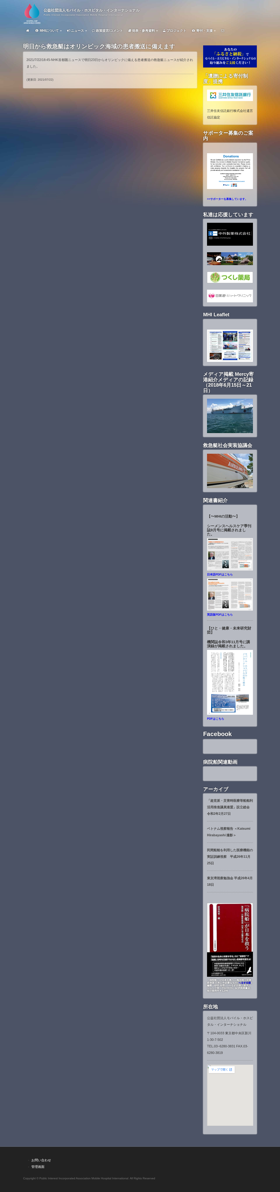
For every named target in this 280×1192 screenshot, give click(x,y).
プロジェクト (176, 30)
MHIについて (49, 30)
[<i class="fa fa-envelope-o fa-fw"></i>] (222, 30)
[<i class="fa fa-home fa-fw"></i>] (27, 30)
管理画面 (37, 1166)
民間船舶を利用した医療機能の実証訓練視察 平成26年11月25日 (230, 856)
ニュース (78, 30)
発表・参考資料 (144, 30)
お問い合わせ (41, 1160)
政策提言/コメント (109, 30)
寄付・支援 (205, 30)
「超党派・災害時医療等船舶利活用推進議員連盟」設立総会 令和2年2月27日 (230, 807)
